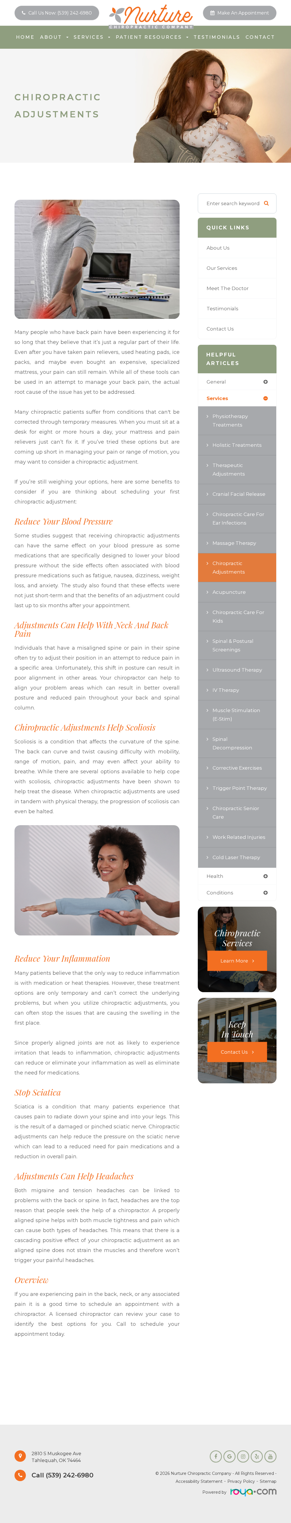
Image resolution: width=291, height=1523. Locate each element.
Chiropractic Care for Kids (238, 616)
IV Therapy (226, 690)
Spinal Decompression (232, 743)
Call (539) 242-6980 (62, 1475)
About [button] (51, 37)
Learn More (234, 961)
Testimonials (217, 37)
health (215, 876)
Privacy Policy (241, 1481)
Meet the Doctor (228, 288)
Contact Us (220, 329)
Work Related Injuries (239, 837)
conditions (220, 893)
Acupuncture (229, 592)
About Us (218, 248)
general (216, 382)
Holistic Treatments (237, 445)
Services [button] (89, 37)
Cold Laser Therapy (236, 857)
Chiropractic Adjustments (229, 567)
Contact (260, 37)
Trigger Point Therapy (240, 788)
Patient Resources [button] (149, 37)
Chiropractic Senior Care (236, 812)
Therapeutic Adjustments (229, 469)
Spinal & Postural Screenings (233, 645)
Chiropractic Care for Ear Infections (238, 518)
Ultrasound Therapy (237, 670)
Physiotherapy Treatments (230, 420)
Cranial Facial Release (239, 494)
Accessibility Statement (199, 1481)
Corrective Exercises (237, 768)
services (217, 398)
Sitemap (268, 1481)
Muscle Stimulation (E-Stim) (236, 714)
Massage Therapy (234, 543)
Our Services (222, 268)
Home (25, 37)
